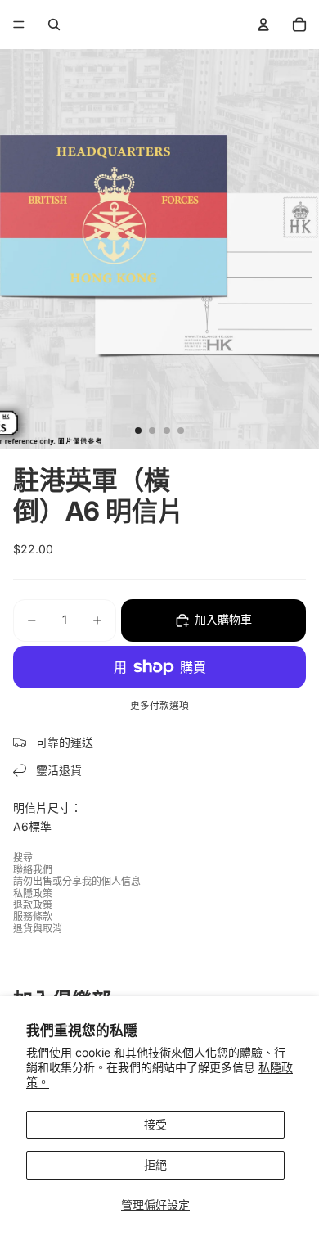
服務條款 (32, 916)
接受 (155, 1124)
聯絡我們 (32, 870)
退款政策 (32, 905)
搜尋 (23, 857)
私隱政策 (32, 893)
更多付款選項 (159, 705)
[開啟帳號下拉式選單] (263, 25)
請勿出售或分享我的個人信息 (77, 881)
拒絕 (155, 1164)
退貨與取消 (37, 928)
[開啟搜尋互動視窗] (54, 25)
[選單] (19, 24)
